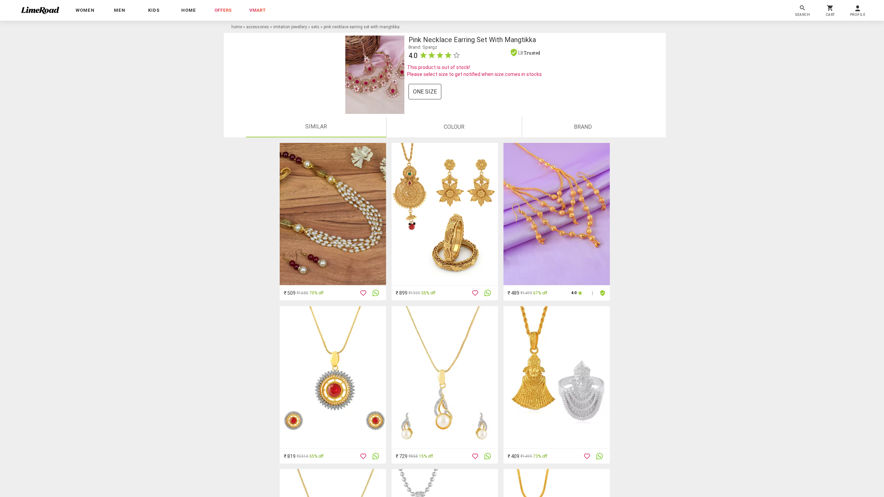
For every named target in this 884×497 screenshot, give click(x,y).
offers (223, 10)
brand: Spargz (423, 47)
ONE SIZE (425, 91)
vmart (257, 10)
